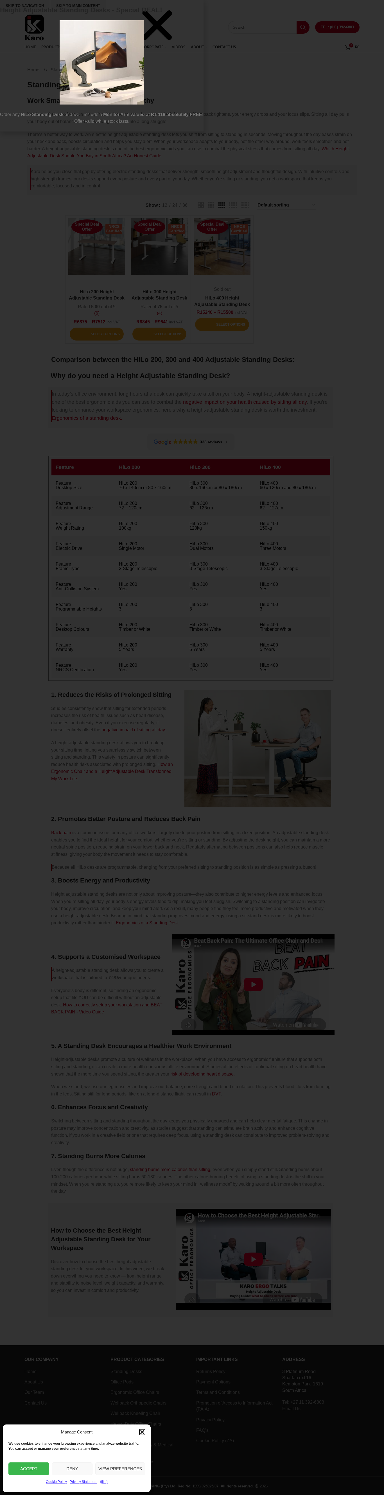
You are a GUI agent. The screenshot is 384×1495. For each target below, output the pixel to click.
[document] (192, 747)
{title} (104, 1482)
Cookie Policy (56, 1482)
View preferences (120, 1468)
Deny (72, 1468)
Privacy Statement (83, 1482)
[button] (142, 1432)
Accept (28, 1468)
